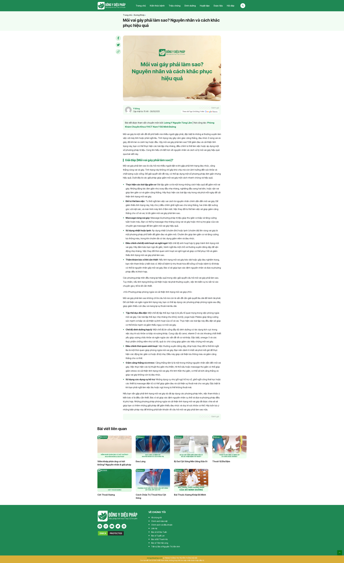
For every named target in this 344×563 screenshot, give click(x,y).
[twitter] (118, 526)
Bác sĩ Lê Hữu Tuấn (159, 532)
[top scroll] (339, 552)
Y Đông (136, 108)
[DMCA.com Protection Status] (110, 533)
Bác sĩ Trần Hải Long (159, 543)
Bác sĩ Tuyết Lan (158, 536)
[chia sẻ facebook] (118, 38)
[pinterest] (124, 526)
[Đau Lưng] (153, 447)
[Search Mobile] (242, 5)
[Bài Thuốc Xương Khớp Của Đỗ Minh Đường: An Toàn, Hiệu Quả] (191, 480)
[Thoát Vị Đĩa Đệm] (229, 447)
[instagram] (105, 526)
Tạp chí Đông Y (111, 6)
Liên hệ (154, 528)
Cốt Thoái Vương (106, 494)
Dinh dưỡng (190, 5)
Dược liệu (218, 5)
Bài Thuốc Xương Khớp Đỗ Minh (190, 494)
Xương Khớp (139, 15)
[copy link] (118, 51)
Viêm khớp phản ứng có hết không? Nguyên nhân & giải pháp (114, 463)
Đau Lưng (140, 461)
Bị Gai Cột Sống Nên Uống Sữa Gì (190, 461)
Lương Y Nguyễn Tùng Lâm (178, 122)
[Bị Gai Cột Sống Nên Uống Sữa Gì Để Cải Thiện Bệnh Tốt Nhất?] (191, 447)
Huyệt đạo (205, 5)
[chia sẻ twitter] (118, 45)
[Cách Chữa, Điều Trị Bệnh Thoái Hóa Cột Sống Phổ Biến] (153, 480)
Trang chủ (141, 5)
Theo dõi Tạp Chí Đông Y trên (193, 112)
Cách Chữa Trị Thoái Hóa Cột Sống (151, 496)
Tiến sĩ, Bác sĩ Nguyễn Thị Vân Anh (165, 546)
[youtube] (112, 526)
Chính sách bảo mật (159, 521)
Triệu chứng (174, 5)
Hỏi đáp (230, 5)
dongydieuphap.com (154, 558)
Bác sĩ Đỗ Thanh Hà (159, 539)
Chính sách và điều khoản (161, 525)
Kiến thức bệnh (157, 5)
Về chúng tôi (156, 517)
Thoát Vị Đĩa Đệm (221, 461)
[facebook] (99, 526)
